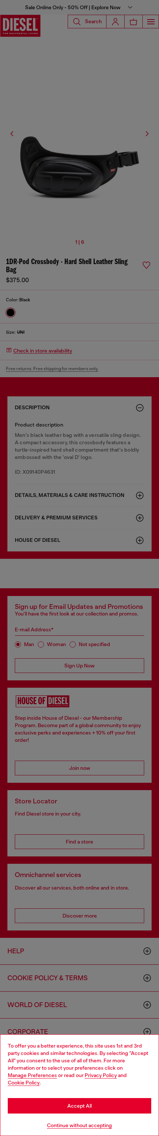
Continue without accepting (79, 1125)
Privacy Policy (101, 1075)
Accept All (79, 1106)
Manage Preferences (32, 1075)
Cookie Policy (24, 1083)
